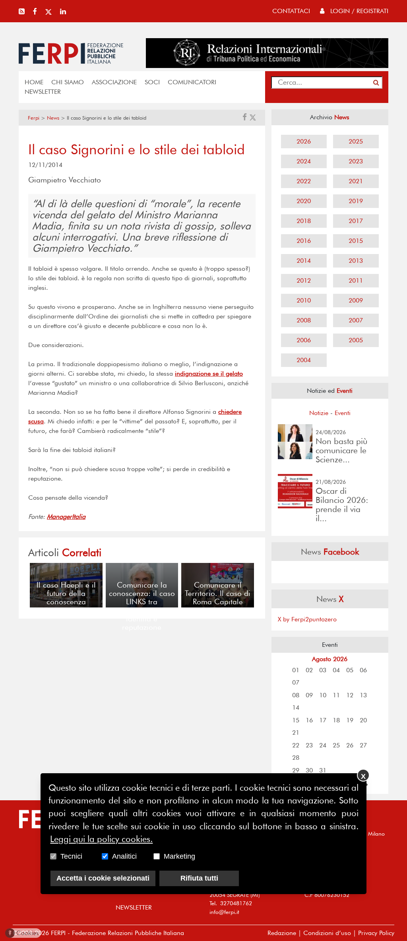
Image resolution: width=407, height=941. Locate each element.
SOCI (152, 82)
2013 (356, 260)
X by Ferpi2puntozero (307, 619)
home (34, 82)
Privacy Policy (376, 933)
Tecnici (71, 856)
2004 (304, 360)
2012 (304, 280)
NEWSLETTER (43, 91)
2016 (304, 240)
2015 (356, 240)
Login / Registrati (358, 11)
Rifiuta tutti (199, 878)
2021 (356, 181)
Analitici (124, 856)
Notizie (318, 413)
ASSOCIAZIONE (114, 82)
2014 (304, 260)
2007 (356, 320)
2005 (356, 340)
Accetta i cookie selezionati (102, 878)
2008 (304, 320)
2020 (304, 201)
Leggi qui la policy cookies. (101, 839)
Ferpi (33, 118)
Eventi (343, 413)
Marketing (179, 856)
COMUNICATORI (192, 82)
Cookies (23, 933)
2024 (304, 161)
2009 (356, 300)
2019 (356, 201)
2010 (304, 300)
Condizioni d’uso (327, 933)
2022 (304, 181)
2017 (356, 221)
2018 (304, 221)
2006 (304, 340)
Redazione (281, 933)
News (53, 118)
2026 (304, 141)
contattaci (291, 11)
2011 (356, 280)
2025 (356, 141)
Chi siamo (67, 82)
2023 (356, 161)
